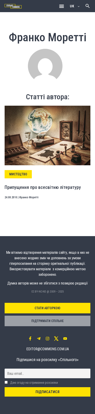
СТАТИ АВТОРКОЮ (47, 308)
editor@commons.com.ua (47, 349)
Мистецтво (18, 174)
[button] (61, 6)
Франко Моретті (29, 197)
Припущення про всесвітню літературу (43, 187)
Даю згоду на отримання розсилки (33, 383)
